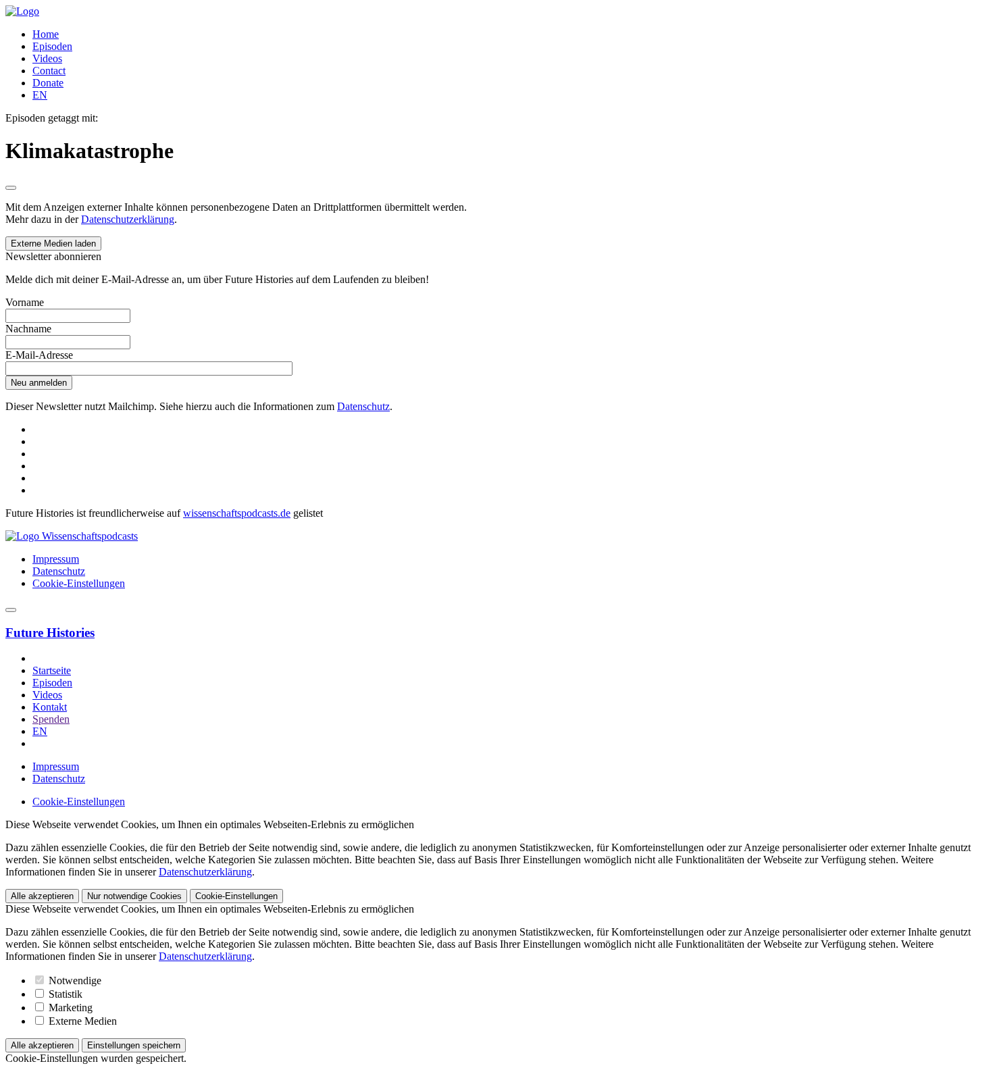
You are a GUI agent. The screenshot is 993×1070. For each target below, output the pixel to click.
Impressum (55, 559)
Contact (49, 70)
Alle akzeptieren (42, 896)
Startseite (51, 670)
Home (45, 34)
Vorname (24, 302)
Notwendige (73, 980)
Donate (47, 82)
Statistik (64, 994)
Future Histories (50, 633)
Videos (47, 58)
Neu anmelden (39, 383)
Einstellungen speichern (133, 1045)
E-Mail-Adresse (39, 355)
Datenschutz (363, 406)
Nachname (28, 328)
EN (39, 95)
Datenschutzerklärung (127, 219)
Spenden (51, 719)
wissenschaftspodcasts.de (236, 513)
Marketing (69, 1007)
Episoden (52, 46)
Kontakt (49, 707)
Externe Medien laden (53, 243)
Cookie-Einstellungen (78, 583)
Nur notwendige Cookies (134, 896)
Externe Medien (81, 1021)
